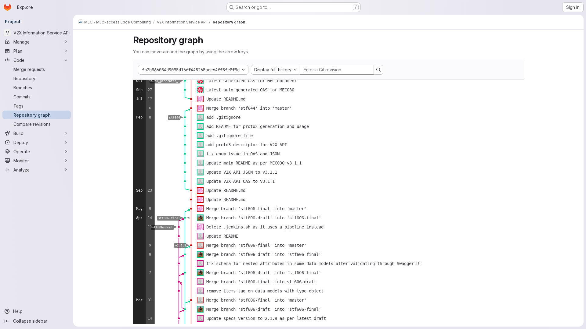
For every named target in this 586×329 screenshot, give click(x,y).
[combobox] (275, 70)
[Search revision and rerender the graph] (378, 70)
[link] (185, 81)
